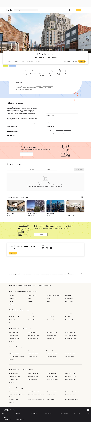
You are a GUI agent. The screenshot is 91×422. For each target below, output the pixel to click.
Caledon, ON (68, 314)
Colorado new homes (33, 353)
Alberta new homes (13, 391)
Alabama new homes (14, 350)
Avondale (11, 301)
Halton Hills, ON (50, 316)
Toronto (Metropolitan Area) (25, 285)
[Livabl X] (74, 413)
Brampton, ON (50, 314)
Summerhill (15, 131)
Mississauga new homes (52, 379)
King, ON (67, 316)
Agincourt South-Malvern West (54, 295)
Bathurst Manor (69, 301)
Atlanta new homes (13, 332)
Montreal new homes (70, 379)
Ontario (15, 285)
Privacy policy (48, 413)
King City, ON (12, 319)
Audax (52, 126)
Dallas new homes (13, 335)
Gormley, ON (31, 316)
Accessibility (34, 413)
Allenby (29, 298)
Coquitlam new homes (14, 376)
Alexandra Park (12, 298)
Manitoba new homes (52, 391)
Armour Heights (69, 298)
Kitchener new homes (70, 376)
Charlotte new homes (52, 332)
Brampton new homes (33, 373)
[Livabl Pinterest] (88, 413)
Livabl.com (64, 274)
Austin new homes (32, 332)
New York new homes (70, 338)
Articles (55, 10)
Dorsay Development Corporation (49, 57)
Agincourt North (32, 295)
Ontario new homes (13, 399)
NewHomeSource (6, 419)
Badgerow (30, 301)
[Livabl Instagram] (79, 413)
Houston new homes (51, 335)
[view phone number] (15, 249)
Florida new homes (32, 356)
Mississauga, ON (50, 319)
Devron (37, 57)
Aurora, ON (30, 314)
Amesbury (49, 298)
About (3, 413)
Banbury (48, 301)
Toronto (49, 87)
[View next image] (86, 33)
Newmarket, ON (69, 319)
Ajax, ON (11, 314)
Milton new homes (32, 379)
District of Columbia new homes (16, 356)
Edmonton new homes (33, 376)
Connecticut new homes (52, 353)
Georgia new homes (51, 356)
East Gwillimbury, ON (14, 316)
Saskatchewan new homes (71, 399)
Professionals (64, 10)
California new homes (14, 353)
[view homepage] (10, 10)
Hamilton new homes (52, 376)
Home (10, 285)
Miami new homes (51, 338)
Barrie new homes (13, 373)
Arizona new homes (51, 350)
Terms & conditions (63, 413)
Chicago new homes (70, 332)
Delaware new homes (70, 353)
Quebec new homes (51, 399)
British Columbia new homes (34, 391)
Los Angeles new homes (33, 338)
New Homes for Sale (46, 10)
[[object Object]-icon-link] (43, 248)
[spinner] (36, 10)
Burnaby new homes (51, 373)
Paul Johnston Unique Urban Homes (63, 130)
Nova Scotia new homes (52, 394)
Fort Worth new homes (33, 335)
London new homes (13, 379)
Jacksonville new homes (71, 335)
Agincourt (11, 295)
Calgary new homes (70, 373)
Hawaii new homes (69, 356)
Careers (18, 413)
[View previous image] (4, 33)
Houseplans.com (20, 419)
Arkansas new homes (70, 350)
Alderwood (68, 295)
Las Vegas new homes (14, 338)
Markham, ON (31, 319)
